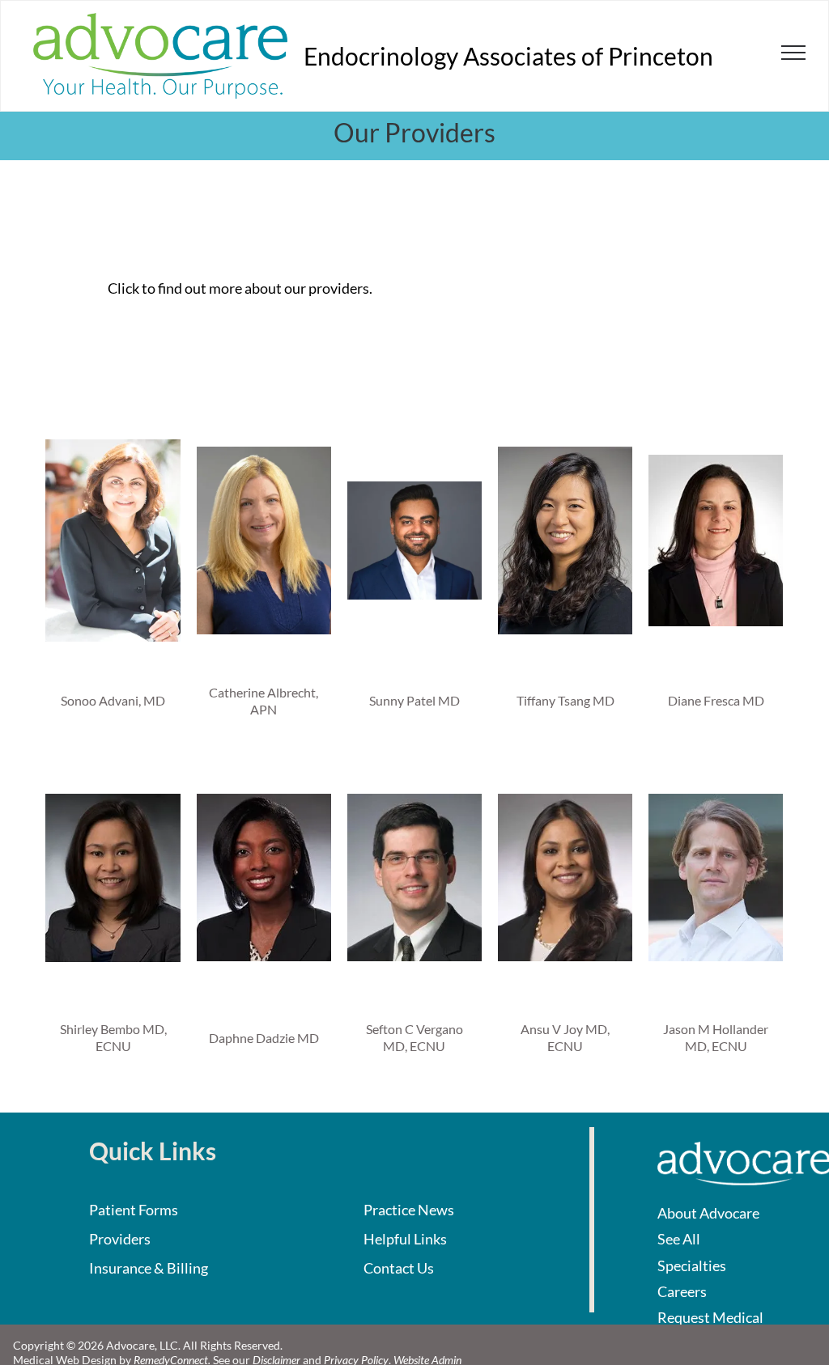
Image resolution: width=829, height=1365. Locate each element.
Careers (682, 1291)
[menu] (793, 53)
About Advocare (708, 1213)
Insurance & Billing (148, 1268)
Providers (120, 1239)
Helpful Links (405, 1239)
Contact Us (398, 1268)
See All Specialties (691, 1252)
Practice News (408, 1210)
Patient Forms (133, 1210)
